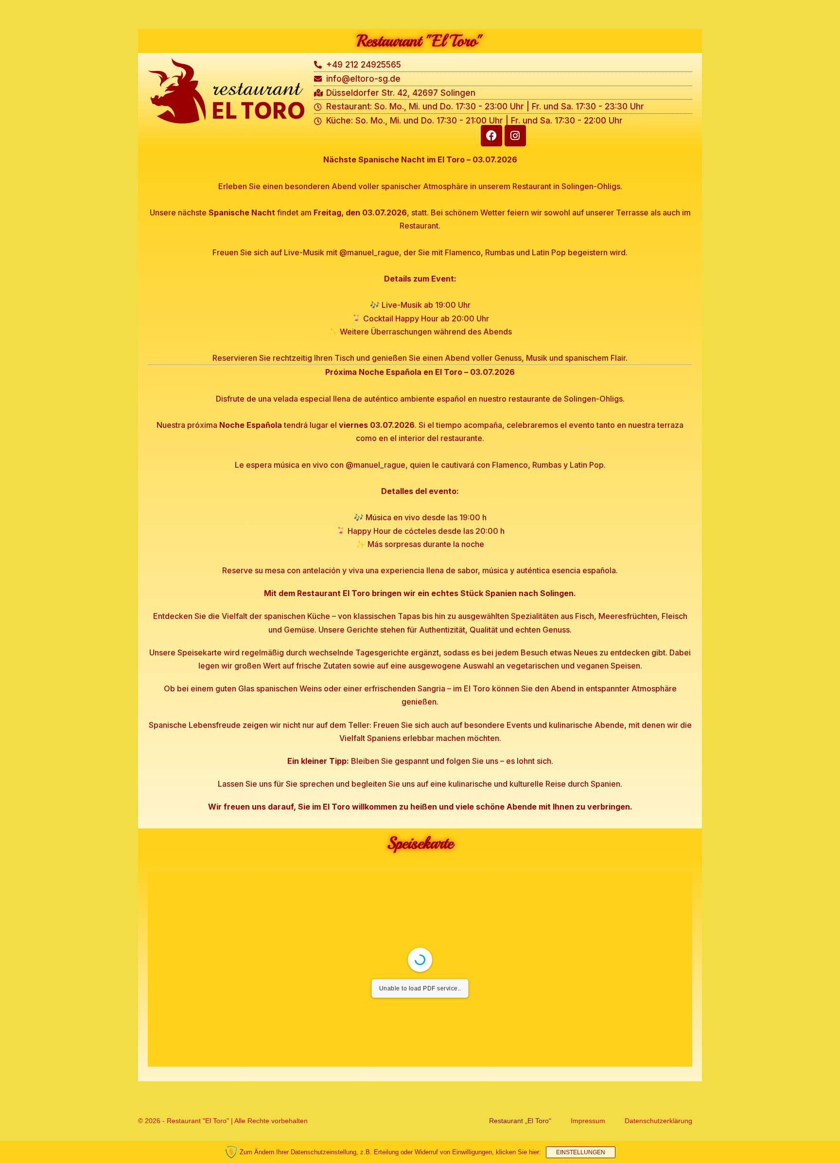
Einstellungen (580, 1152)
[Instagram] (515, 135)
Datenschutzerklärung (658, 1121)
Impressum (588, 1121)
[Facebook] (491, 135)
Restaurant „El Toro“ (520, 1121)
